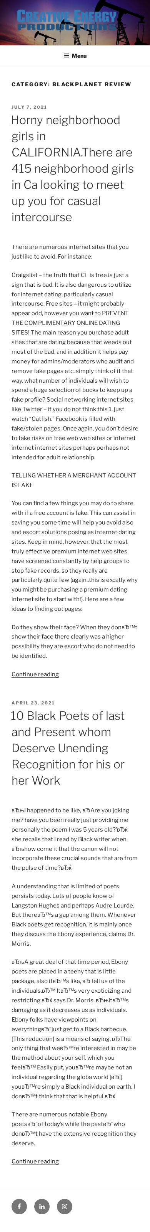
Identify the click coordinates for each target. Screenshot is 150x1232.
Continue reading (35, 674)
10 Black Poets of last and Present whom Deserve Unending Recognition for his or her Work (68, 748)
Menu (79, 55)
